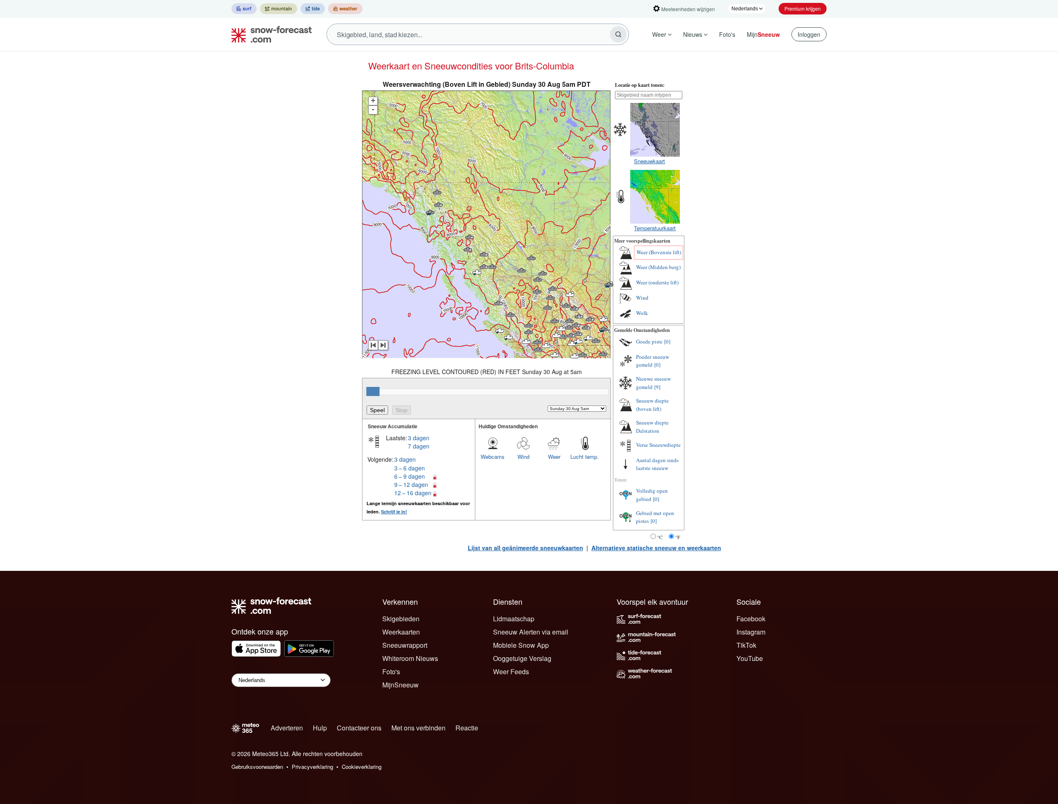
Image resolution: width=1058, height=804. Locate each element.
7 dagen (418, 446)
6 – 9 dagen (409, 476)
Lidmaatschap (513, 618)
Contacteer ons (359, 727)
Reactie (466, 727)
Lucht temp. (584, 456)
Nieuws (692, 34)
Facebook (750, 618)
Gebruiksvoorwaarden (257, 767)
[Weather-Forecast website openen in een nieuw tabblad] (345, 8)
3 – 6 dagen (409, 468)
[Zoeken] (618, 34)
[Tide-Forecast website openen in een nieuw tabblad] (312, 8)
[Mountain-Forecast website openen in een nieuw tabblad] (278, 8)
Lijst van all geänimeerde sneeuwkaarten (525, 548)
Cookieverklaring (361, 767)
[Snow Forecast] (269, 34)
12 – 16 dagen (412, 493)
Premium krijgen (802, 8)
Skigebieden (400, 618)
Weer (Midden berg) (658, 267)
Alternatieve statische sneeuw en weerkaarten (656, 548)
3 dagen (418, 438)
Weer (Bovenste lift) (658, 252)
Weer (659, 34)
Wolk (642, 313)
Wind (523, 456)
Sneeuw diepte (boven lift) (652, 405)
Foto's (727, 34)
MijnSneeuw (400, 684)
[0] (667, 341)
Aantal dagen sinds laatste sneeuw (657, 464)
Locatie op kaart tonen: (640, 84)
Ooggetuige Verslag (522, 658)
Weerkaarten (401, 632)
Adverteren (287, 727)
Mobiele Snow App (521, 645)
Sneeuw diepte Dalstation (652, 426)
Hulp (320, 727)
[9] (657, 387)
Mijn (763, 34)
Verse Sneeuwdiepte (658, 445)
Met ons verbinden (418, 727)
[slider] (372, 391)
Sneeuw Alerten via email (530, 632)
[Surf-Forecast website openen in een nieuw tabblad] (244, 8)
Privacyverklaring (312, 767)
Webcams (493, 456)
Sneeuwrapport (404, 645)
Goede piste (649, 341)
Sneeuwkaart (649, 161)
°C (659, 537)
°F (677, 537)
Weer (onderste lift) (657, 282)
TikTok (746, 645)
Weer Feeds (511, 671)
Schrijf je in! (394, 511)
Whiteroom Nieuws (410, 658)
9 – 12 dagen (411, 484)
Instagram (750, 632)
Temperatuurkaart (655, 228)
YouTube (749, 658)
